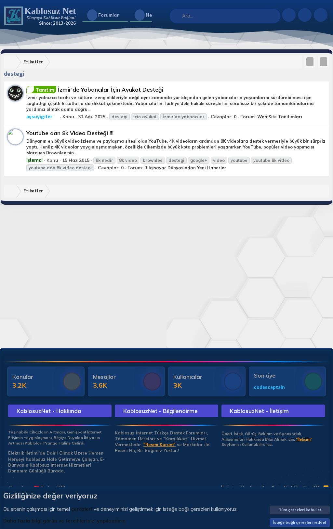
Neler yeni (157, 15)
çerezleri (81, 509)
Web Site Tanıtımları (279, 116)
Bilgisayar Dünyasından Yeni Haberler (185, 167)
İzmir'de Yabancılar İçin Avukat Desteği (99, 89)
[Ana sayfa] (11, 62)
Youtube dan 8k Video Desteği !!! (69, 133)
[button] (124, 15)
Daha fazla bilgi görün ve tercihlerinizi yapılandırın (64, 521)
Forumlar (108, 15)
